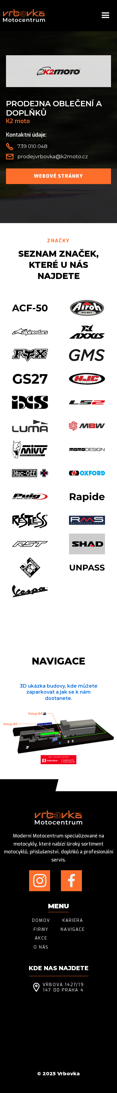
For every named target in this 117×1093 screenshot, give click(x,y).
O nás (41, 947)
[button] (105, 15)
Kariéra (72, 920)
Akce (41, 938)
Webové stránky (58, 176)
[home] (24, 15)
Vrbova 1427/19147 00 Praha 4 (63, 987)
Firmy (41, 929)
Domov (41, 920)
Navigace (73, 929)
